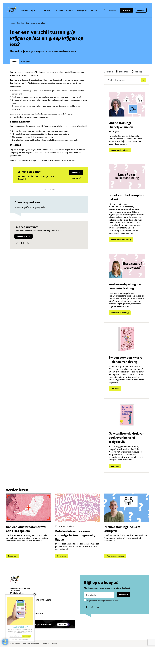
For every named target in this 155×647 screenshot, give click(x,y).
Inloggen (112, 10)
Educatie (46, 10)
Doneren (140, 10)
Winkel (68, 10)
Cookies (46, 643)
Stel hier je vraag (23, 236)
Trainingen (80, 10)
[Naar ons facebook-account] (86, 607)
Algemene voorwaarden (31, 643)
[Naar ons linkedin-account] (97, 607)
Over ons (93, 10)
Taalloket (24, 10)
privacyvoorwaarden (110, 600)
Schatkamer (58, 10)
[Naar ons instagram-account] (92, 607)
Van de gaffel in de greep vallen (31, 207)
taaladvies (123, 71)
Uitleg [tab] (14, 61)
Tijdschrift (35, 10)
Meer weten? (76, 178)
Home (12, 23)
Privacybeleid (15, 643)
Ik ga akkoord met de (102, 600)
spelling (138, 71)
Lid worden (126, 10)
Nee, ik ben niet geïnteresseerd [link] (20, 639)
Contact (55, 643)
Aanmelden (123, 594)
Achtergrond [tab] (25, 61)
